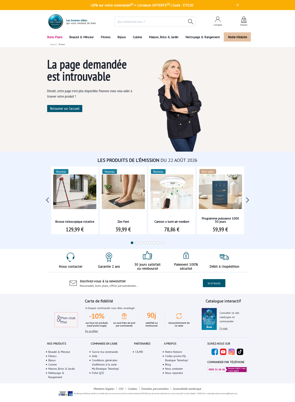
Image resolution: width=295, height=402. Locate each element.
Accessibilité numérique (187, 389)
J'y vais (224, 328)
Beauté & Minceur (81, 37)
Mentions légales (104, 389)
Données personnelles (155, 389)
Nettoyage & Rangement (202, 37)
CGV (121, 389)
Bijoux (121, 37)
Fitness (106, 37)
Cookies (132, 389)
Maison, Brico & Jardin (163, 37)
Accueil (53, 44)
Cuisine (137, 37)
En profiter (91, 331)
